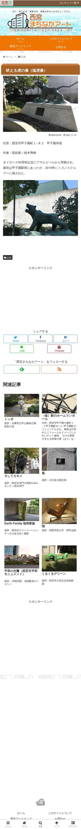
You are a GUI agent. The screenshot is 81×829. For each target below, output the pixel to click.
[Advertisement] (40, 297)
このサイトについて (60, 813)
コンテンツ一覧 (67, 3)
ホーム (21, 813)
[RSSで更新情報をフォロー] (59, 369)
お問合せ (60, 818)
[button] (73, 515)
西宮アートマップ (21, 818)
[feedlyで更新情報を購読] (22, 369)
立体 (8, 257)
